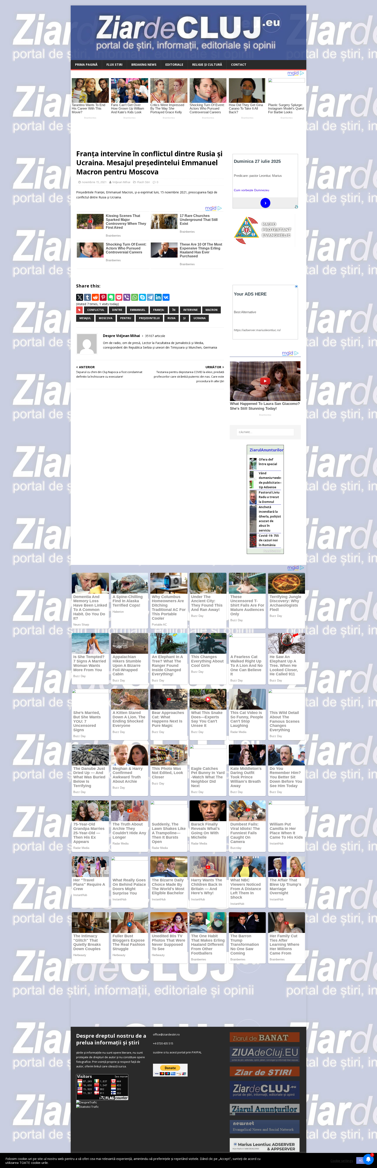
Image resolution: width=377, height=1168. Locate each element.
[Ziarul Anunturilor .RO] (265, 1113)
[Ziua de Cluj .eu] (265, 1060)
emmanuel (137, 310)
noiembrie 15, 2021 (94, 182)
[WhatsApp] (134, 297)
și (184, 318)
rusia (171, 318)
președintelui (149, 318)
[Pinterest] (103, 297)
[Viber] (126, 297)
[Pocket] (118, 297)
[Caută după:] (265, 432)
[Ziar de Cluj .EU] (265, 1097)
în (173, 310)
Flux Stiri (114, 64)
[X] (79, 297)
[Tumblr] (87, 297)
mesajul (85, 318)
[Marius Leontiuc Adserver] (265, 1150)
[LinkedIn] (158, 297)
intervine (190, 310)
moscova (105, 318)
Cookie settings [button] (342, 1161)
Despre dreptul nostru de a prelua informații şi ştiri (111, 1039)
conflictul (95, 310)
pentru (125, 318)
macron (212, 310)
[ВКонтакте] (166, 297)
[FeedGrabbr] (265, 551)
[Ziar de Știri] (265, 1074)
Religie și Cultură (207, 64)
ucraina (200, 318)
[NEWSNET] (265, 1131)
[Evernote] (111, 297)
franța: (159, 310)
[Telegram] (150, 297)
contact (238, 64)
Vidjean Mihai (121, 182)
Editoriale (174, 64)
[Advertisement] (173, 132)
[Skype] (142, 297)
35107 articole (155, 336)
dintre (117, 310)
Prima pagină (86, 64)
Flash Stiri (143, 182)
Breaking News (143, 64)
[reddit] (95, 297)
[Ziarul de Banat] (265, 1040)
